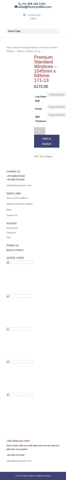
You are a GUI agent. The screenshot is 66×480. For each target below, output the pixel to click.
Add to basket (46, 141)
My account (12, 228)
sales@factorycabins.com (19, 185)
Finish (38, 109)
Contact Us (12, 215)
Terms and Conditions (17, 198)
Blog (9, 209)
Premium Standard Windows (26, 47)
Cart (9, 237)
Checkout (11, 232)
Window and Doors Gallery (20, 204)
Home (9, 47)
